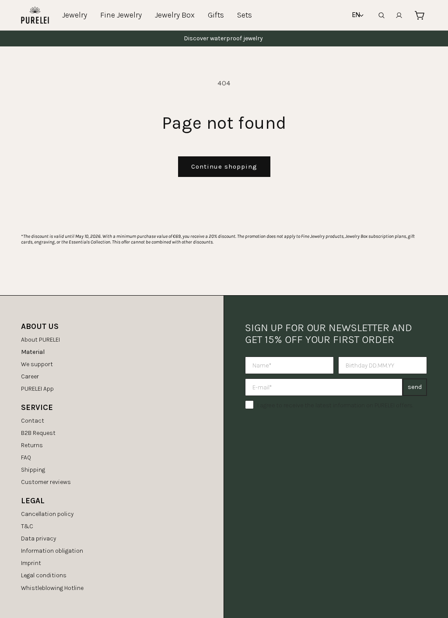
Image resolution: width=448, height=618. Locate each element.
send (415, 387)
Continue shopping (224, 166)
